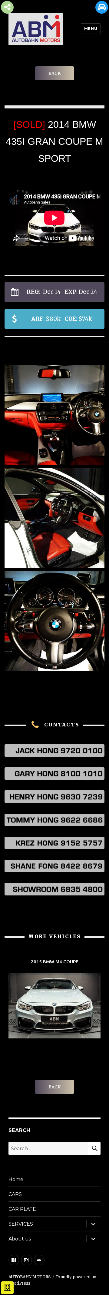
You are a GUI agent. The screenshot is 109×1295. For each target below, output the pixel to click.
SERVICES (20, 1224)
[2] (54, 621)
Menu (90, 28)
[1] (54, 518)
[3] (54, 415)
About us (19, 1239)
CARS (15, 1194)
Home (15, 1179)
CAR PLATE (22, 1209)
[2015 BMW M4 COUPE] (54, 999)
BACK (54, 73)
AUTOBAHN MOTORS (29, 1277)
